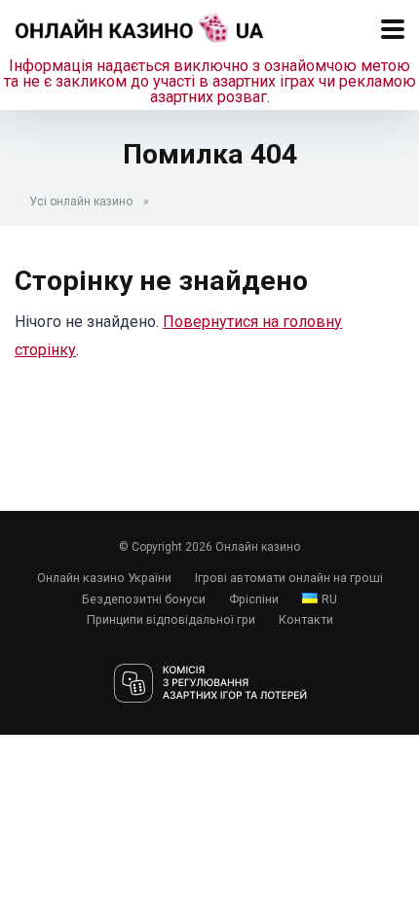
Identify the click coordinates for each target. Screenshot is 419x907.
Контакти (306, 619)
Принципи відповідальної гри (171, 619)
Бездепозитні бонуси (144, 599)
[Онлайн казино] (140, 25)
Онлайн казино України (104, 577)
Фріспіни (254, 599)
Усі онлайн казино (81, 201)
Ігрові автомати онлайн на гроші (289, 577)
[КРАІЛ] (210, 685)
